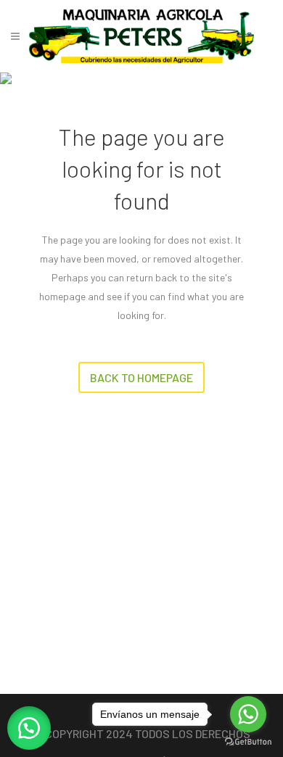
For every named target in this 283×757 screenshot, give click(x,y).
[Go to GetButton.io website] (248, 742)
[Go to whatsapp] (248, 714)
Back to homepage (141, 377)
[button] (29, 728)
